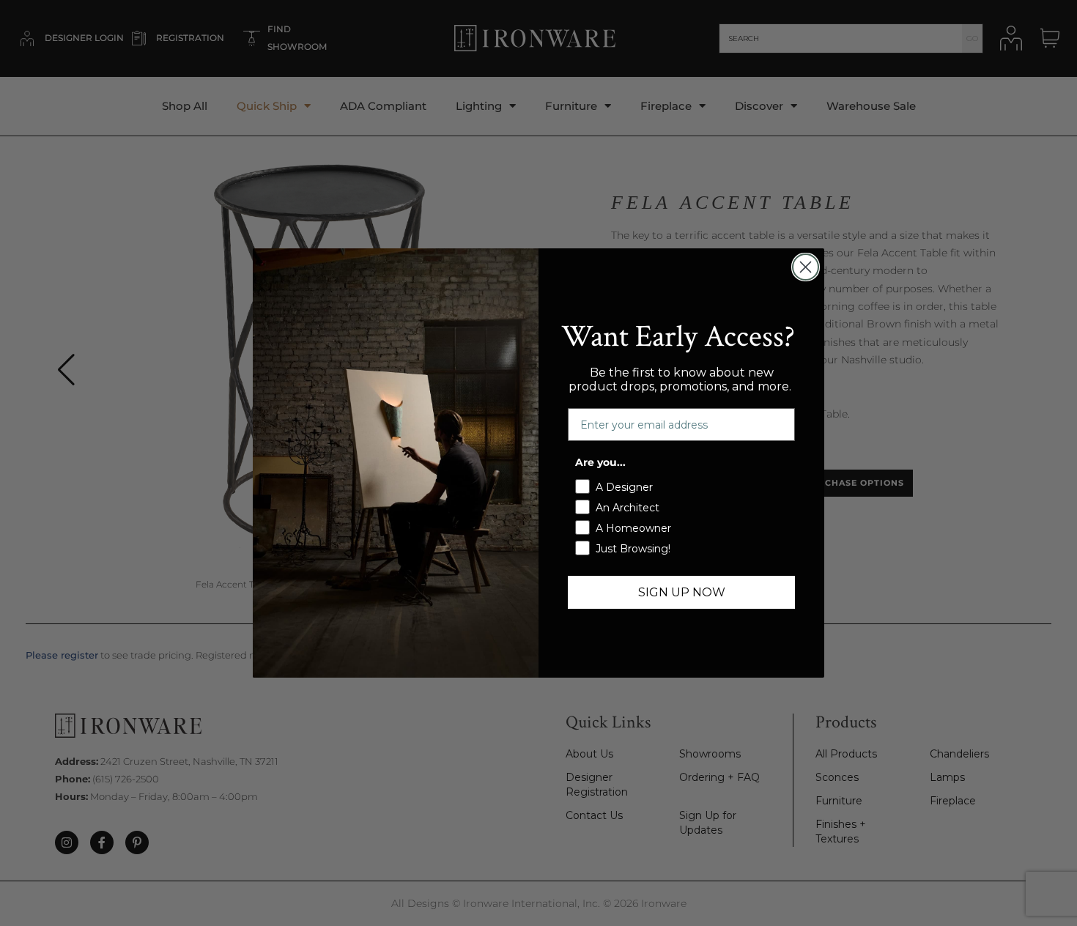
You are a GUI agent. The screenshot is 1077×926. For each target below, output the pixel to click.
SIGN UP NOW (681, 592)
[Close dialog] (805, 267)
